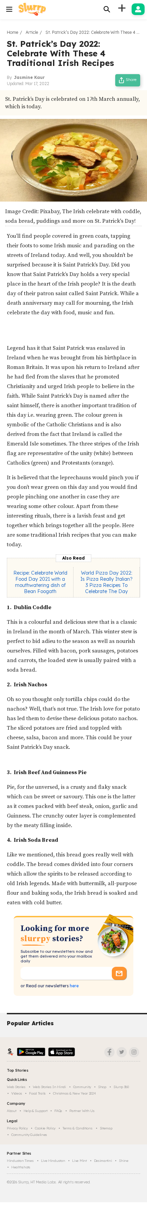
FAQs (58, 1111)
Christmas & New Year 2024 (74, 1093)
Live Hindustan (53, 1160)
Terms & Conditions (78, 1128)
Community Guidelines (29, 1134)
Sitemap (106, 1128)
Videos (16, 1093)
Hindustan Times (20, 1160)
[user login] (138, 9)
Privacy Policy (17, 1128)
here (74, 985)
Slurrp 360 (121, 1087)
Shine (124, 1160)
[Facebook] (109, 1052)
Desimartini (103, 1160)
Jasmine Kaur (29, 77)
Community (82, 1087)
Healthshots (20, 1167)
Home (12, 32)
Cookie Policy (45, 1128)
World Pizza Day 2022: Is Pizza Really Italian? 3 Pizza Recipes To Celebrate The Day (106, 582)
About (11, 1111)
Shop (102, 1087)
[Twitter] (122, 1052)
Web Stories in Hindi (49, 1087)
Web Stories (16, 1087)
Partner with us (82, 1111)
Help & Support (36, 1111)
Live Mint (79, 1160)
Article (32, 32)
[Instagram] (134, 1052)
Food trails (37, 1093)
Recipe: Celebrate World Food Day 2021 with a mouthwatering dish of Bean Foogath (40, 582)
